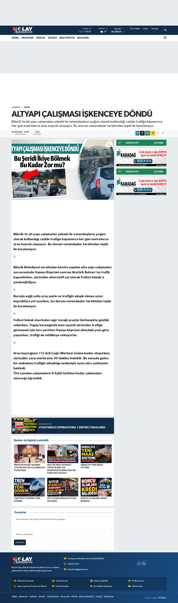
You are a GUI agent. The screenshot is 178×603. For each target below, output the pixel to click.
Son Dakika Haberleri (102, 586)
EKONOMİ (27, 38)
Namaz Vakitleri (101, 581)
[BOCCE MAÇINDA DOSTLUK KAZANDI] (62, 487)
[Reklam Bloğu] (142, 157)
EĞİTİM (74, 597)
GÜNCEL (40, 38)
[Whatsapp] (139, 563)
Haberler (16, 107)
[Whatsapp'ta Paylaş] (147, 133)
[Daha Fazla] (153, 133)
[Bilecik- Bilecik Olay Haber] (22, 30)
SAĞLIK (99, 597)
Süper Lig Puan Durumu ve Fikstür (32, 586)
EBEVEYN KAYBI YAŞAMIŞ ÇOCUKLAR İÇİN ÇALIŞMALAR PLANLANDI (29, 467)
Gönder (20, 542)
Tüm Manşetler (62, 586)
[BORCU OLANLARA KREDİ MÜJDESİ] (96, 487)
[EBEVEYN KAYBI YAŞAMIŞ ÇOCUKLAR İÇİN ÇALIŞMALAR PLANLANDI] (29, 453)
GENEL (15, 38)
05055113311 (73, 564)
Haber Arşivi (137, 586)
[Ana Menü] (165, 38)
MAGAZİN (83, 38)
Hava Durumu (62, 581)
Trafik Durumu (138, 581)
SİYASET (52, 38)
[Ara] (165, 30)
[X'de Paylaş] (142, 133)
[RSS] (144, 563)
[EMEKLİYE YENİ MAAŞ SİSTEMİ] (96, 453)
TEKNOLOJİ (108, 597)
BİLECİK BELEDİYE (86, 597)
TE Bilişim (162, 598)
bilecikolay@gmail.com (78, 569)
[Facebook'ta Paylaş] (137, 133)
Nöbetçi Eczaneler (25, 581)
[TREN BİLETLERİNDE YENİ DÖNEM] (29, 487)
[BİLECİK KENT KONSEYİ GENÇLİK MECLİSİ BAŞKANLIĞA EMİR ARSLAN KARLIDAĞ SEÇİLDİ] (62, 453)
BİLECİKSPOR (67, 38)
